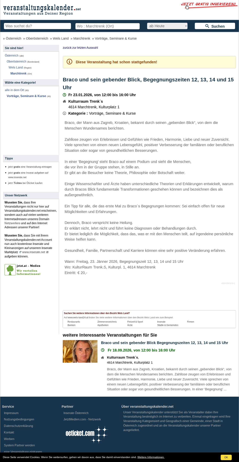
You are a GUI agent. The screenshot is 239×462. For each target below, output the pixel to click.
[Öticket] (86, 444)
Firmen (190, 322)
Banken (71, 325)
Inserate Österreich (76, 413)
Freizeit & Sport (135, 322)
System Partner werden (19, 445)
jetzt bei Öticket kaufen (25, 183)
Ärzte (130, 325)
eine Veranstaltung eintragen (23, 451)
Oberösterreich (37, 38)
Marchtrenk (81, 38)
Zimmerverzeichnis (107, 322)
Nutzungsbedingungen (19, 419)
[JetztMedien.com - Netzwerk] (23, 274)
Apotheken (102, 325)
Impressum (11, 413)
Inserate (161, 322)
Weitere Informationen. (150, 457)
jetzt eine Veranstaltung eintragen (30, 167)
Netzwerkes (12, 223)
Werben (9, 439)
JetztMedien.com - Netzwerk (82, 419)
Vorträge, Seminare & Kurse (116, 38)
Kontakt (9, 432)
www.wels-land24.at (78, 317)
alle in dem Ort (14, 90)
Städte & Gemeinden (167, 325)
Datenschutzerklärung (18, 425)
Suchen (217, 26)
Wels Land (61, 38)
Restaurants (74, 322)
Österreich (13, 38)
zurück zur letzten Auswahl (80, 47)
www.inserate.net (33, 252)
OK (226, 457)
